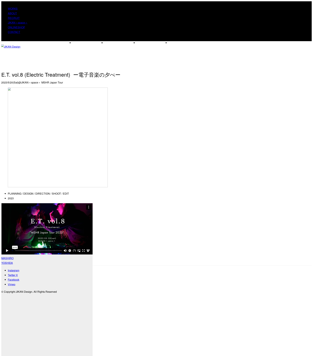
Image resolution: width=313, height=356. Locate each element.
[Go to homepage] (10, 46)
